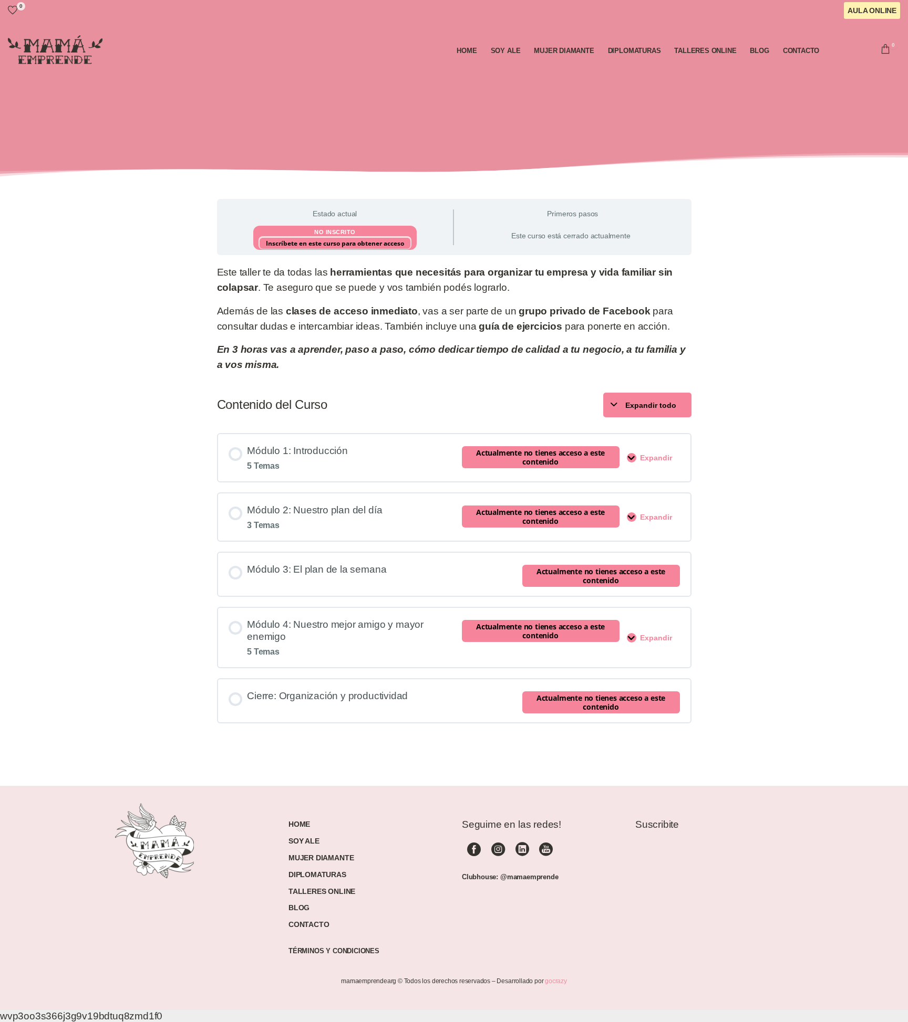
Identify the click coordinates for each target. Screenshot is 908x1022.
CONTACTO (308, 924)
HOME (299, 824)
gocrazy (556, 981)
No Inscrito (335, 232)
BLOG (298, 907)
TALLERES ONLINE (321, 891)
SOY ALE (303, 841)
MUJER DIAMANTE (321, 858)
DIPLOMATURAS (317, 874)
